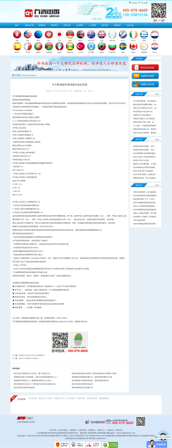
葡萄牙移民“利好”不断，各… (144, 122)
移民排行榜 (29, 25)
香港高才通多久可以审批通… (144, 118)
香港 (17, 40)
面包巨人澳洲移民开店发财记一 (29, 358)
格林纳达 (70, 52)
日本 (59, 40)
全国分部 (130, 25)
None (123, 40)
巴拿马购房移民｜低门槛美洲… (145, 192)
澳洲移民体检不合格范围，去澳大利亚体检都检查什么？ (36, 377)
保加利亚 (112, 52)
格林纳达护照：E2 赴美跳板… (145, 178)
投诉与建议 (63, 430)
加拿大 (133, 52)
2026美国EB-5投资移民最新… (145, 153)
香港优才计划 (59, 398)
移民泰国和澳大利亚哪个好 (82, 387)
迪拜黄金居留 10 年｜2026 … (145, 199)
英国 (101, 40)
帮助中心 (101, 430)
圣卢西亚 (91, 52)
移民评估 (54, 25)
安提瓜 (59, 52)
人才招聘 (92, 25)
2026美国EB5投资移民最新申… (145, 209)
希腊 (144, 40)
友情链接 (22, 399)
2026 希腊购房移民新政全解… (145, 202)
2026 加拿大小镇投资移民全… (145, 156)
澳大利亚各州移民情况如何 (82, 384)
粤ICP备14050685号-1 (98, 438)
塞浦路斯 (144, 52)
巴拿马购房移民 (139, 220)
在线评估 (111, 430)
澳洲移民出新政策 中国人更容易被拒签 (32, 355)
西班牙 (17, 52)
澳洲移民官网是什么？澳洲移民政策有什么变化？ (33, 380)
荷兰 (154, 40)
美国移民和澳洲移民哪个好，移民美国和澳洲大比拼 (92, 377)
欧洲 (38, 40)
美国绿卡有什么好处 (141, 160)
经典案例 (41, 25)
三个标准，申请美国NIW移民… (145, 125)
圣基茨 (101, 52)
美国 (27, 40)
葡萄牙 (38, 52)
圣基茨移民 (81, 398)
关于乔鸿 (52, 430)
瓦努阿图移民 (92, 398)
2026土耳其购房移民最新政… (145, 206)
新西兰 (80, 40)
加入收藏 (144, 3)
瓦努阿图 (49, 52)
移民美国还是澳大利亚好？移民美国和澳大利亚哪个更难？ (95, 373)
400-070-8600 (78, 350)
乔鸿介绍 (67, 25)
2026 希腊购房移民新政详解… (145, 223)
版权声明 (82, 430)
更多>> (157, 94)
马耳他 (27, 52)
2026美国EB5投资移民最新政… (145, 195)
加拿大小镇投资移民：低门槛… (145, 213)
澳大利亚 (91, 40)
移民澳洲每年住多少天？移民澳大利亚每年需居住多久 (35, 384)
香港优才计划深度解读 (142, 115)
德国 (70, 40)
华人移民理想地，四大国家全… (145, 101)
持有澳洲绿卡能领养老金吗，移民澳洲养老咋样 (90, 380)
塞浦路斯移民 (104, 398)
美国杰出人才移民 (46, 398)
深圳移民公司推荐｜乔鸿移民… (145, 216)
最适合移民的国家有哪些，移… (145, 104)
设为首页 (135, 3)
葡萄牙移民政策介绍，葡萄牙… (145, 129)
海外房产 (104, 25)
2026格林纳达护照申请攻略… (145, 167)
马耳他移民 (70, 398)
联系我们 (117, 25)
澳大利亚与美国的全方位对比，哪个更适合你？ (32, 373)
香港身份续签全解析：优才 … (145, 146)
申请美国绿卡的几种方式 (143, 111)
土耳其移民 (32, 398)
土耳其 (80, 52)
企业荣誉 (79, 25)
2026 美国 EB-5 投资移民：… (145, 170)
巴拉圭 (154, 52)
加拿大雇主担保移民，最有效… (145, 132)
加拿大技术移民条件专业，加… (145, 108)
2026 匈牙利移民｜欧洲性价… (145, 174)
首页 (17, 25)
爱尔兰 (133, 40)
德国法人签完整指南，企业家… (145, 163)
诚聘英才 (73, 430)
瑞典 (122, 52)
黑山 (48, 40)
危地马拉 (112, 40)
